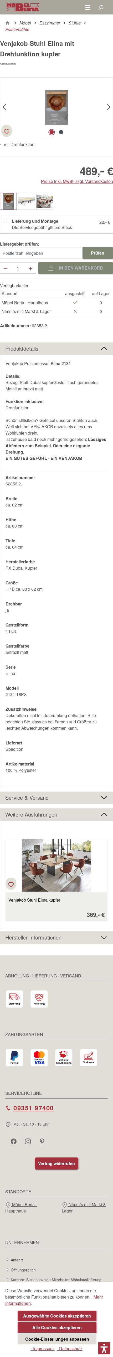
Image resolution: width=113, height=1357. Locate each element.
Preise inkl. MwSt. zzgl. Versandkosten (77, 181)
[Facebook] (14, 1141)
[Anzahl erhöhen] (30, 268)
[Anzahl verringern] (5, 268)
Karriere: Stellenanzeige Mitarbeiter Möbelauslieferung (56, 1279)
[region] (56, 877)
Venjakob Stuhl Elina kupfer (34, 900)
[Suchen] (101, 7)
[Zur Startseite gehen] (22, 7)
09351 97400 (33, 1107)
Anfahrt (17, 1259)
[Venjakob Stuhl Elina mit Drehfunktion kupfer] (56, 107)
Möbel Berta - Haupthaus (21, 1207)
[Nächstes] (109, 107)
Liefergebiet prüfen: (19, 244)
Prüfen (97, 253)
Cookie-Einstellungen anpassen (57, 1339)
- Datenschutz (70, 1348)
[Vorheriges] (4, 107)
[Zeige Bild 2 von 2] (61, 132)
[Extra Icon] (42, 1141)
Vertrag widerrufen (56, 1163)
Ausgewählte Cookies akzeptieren (57, 1316)
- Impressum (43, 1348)
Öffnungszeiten (23, 1269)
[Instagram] (28, 1141)
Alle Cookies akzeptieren (57, 1327)
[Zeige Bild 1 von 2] (52, 132)
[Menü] (88, 7)
